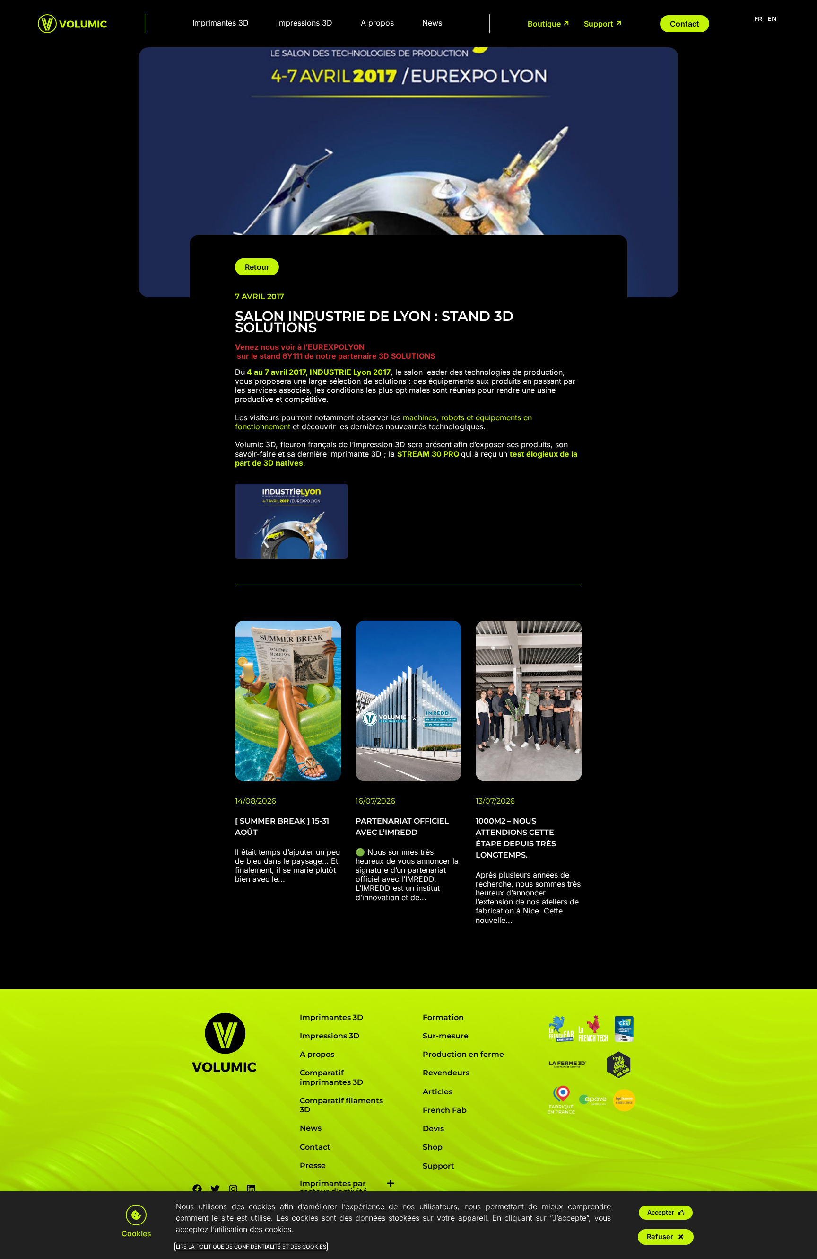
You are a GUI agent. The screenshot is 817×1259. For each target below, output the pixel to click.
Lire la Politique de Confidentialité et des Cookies (251, 1246)
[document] (408, 629)
